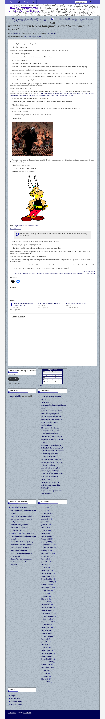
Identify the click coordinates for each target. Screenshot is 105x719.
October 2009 (46, 665)
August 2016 (45, 590)
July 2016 (44, 593)
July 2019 (44, 522)
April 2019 (45, 530)
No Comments (51, 33)
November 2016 (47, 582)
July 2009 (44, 673)
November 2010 (47, 636)
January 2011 (46, 633)
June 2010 (44, 642)
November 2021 (47, 513)
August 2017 (45, 556)
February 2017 (46, 573)
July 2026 (44, 507)
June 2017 (44, 562)
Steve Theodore (15, 229)
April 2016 (45, 602)
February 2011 (46, 630)
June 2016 (44, 596)
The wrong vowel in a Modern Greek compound (23, 304)
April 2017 (45, 567)
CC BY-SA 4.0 (12, 713)
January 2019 (46, 539)
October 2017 (46, 550)
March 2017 (45, 570)
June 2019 (44, 525)
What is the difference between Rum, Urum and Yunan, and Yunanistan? (76, 20)
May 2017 (44, 565)
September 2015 (47, 622)
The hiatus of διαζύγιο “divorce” (49, 303)
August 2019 (45, 519)
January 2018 (46, 542)
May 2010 (44, 645)
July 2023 (44, 510)
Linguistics (27, 36)
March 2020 (45, 516)
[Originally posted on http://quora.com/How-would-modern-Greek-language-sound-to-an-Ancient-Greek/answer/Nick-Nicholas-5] (55, 273)
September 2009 (47, 667)
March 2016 (45, 605)
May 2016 (44, 599)
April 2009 (45, 682)
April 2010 (45, 647)
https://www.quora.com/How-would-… (27, 226)
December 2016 (46, 579)
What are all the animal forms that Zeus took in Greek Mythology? (52, 476)
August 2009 (45, 670)
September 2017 (47, 553)
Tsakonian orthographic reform (77, 303)
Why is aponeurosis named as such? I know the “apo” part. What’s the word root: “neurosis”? (29, 20)
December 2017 (46, 545)
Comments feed (16, 701)
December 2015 (46, 613)
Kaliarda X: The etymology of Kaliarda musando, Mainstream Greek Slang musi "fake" (52, 451)
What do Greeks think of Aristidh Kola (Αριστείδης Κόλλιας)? (50, 485)
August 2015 (45, 625)
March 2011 (45, 627)
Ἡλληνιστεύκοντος (23, 8)
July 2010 (44, 639)
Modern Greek (36, 36)
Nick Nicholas (15, 33)
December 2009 (46, 659)
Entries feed (15, 699)
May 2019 (44, 527)
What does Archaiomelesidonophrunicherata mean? (53, 405)
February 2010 (46, 653)
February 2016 (46, 607)
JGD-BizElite (27, 713)
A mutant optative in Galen (51, 445)
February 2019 (46, 536)
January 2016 (46, 610)
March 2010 (45, 650)
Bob (12, 559)
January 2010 (46, 656)
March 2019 (45, 533)
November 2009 (47, 662)
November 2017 (47, 547)
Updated (89, 271)
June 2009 (44, 676)
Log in (13, 696)
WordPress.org (16, 704)
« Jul (40, 385)
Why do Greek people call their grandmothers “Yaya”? (21, 562)
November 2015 (47, 616)
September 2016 (47, 587)
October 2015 (46, 619)
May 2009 (44, 679)
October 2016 (46, 585)
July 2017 (44, 559)
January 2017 (46, 576)
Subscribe (13, 379)
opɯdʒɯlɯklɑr (16, 396)
